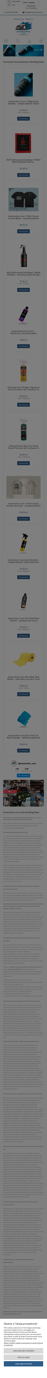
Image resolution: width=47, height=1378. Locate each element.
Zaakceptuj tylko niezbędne (23, 1351)
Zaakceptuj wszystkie (23, 1364)
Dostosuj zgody (24, 1357)
